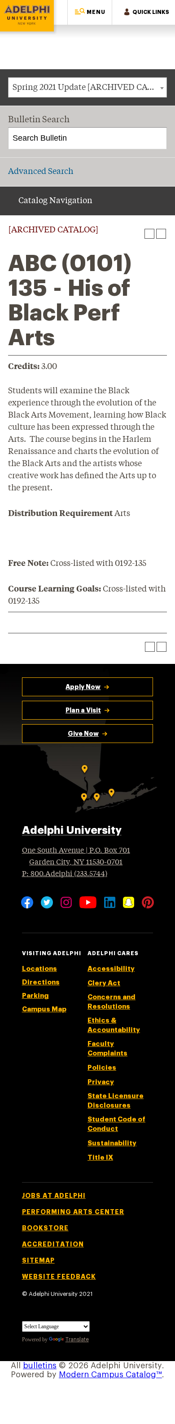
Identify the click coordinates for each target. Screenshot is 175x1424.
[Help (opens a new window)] (161, 234)
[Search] (156, 138)
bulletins (40, 1366)
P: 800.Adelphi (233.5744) (64, 874)
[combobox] (87, 87)
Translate (77, 1339)
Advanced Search (40, 172)
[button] (89, 12)
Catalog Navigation (55, 201)
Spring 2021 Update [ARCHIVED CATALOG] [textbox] (89, 88)
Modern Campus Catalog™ (110, 1375)
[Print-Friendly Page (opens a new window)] (149, 234)
